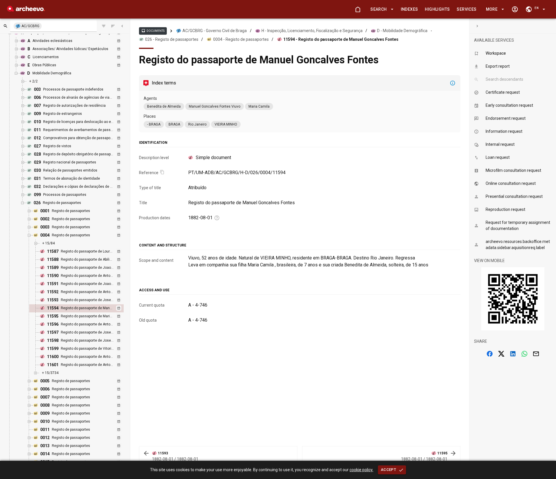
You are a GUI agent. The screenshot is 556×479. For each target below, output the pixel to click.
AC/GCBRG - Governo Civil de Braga (214, 30)
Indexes (409, 9)
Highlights (437, 9)
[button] (381, 9)
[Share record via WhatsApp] (524, 354)
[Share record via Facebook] (489, 354)
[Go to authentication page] (515, 9)
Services (466, 9)
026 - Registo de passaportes (171, 39)
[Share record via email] (536, 354)
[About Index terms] (452, 83)
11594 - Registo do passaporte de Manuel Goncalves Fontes (340, 39)
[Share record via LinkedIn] (513, 354)
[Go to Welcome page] (357, 9)
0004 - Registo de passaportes (241, 39)
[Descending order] (113, 26)
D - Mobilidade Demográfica (402, 30)
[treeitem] (82, 308)
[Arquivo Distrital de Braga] (26, 10)
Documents (152, 31)
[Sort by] (103, 26)
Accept (388, 469)
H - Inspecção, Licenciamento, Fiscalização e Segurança (312, 30)
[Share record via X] (501, 354)
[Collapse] (122, 26)
